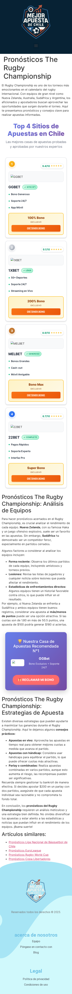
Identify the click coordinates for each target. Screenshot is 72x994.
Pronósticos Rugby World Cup (29, 854)
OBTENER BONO (36, 228)
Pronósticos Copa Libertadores (29, 859)
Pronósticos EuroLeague (25, 850)
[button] (36, 46)
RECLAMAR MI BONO (37, 680)
